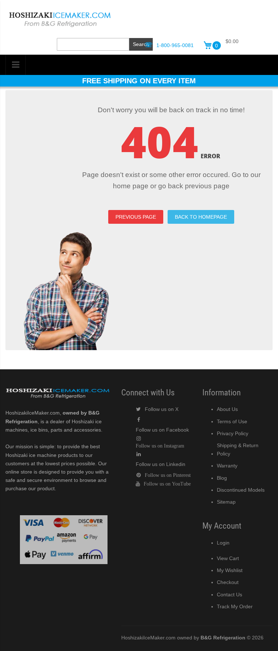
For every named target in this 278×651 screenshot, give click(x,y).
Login (223, 543)
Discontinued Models (241, 490)
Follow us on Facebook (162, 430)
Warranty (227, 466)
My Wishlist (230, 570)
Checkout (228, 582)
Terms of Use (232, 421)
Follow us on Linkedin (160, 464)
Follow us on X (161, 409)
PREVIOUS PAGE (135, 217)
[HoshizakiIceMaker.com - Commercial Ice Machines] (59, 11)
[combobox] (93, 44)
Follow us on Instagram (160, 445)
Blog (222, 478)
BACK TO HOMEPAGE (201, 217)
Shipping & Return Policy (237, 449)
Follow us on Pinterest (168, 475)
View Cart (228, 558)
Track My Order (235, 606)
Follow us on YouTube (167, 483)
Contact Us (229, 594)
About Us (227, 409)
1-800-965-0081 (175, 45)
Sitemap (226, 502)
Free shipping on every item (139, 81)
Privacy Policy (232, 433)
